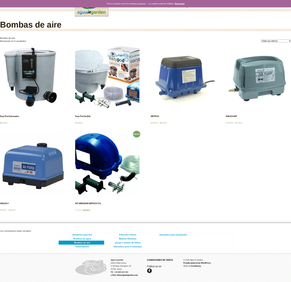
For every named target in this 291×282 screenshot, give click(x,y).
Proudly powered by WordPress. (197, 263)
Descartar (180, 3)
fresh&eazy (196, 266)
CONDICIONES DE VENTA (160, 260)
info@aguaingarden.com (127, 275)
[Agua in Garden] (91, 16)
